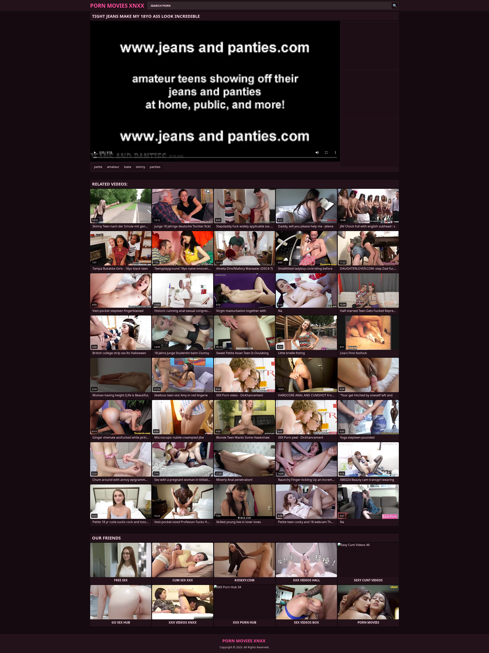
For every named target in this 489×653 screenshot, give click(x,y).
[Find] (395, 5)
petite (98, 167)
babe (127, 167)
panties (155, 167)
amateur (113, 167)
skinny (140, 167)
